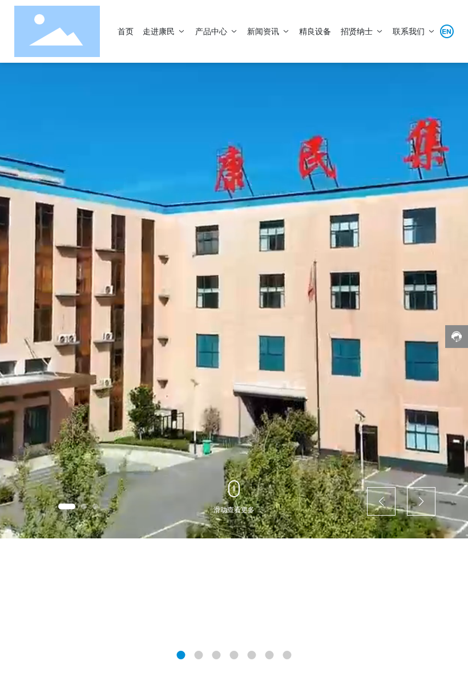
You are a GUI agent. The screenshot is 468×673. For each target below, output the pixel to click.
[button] (66, 506)
